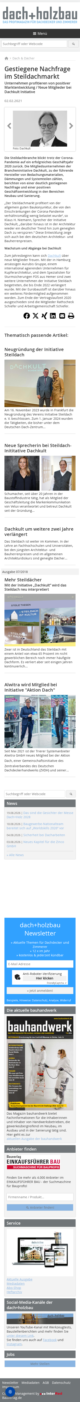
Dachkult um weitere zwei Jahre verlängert (39, 531)
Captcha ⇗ (56, 983)
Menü (42, 33)
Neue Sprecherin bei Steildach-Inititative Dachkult (37, 448)
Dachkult (54, 255)
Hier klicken (44, 978)
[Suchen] (73, 43)
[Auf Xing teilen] (44, 317)
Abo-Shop (14, 1288)
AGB (46, 1382)
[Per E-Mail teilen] (62, 315)
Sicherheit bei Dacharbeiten (36, 835)
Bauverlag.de (12, 1398)
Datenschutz (61, 1382)
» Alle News (15, 855)
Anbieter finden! (41, 1207)
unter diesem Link (20, 1335)
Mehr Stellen (40, 1364)
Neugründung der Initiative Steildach (34, 352)
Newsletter (10, 1382)
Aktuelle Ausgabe (19, 1279)
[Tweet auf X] (35, 317)
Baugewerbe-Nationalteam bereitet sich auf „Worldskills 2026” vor (35, 826)
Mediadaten (16, 1283)
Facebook (50, 1340)
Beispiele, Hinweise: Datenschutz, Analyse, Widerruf (39, 1000)
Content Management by (21, 1393)
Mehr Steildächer (23, 580)
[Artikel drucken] (71, 315)
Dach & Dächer (23, 58)
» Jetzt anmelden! (40, 990)
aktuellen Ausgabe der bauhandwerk (34, 1139)
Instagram (14, 1344)
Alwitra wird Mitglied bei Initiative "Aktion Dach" (30, 687)
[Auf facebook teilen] (26, 317)
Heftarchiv (14, 1292)
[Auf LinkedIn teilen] (53, 317)
